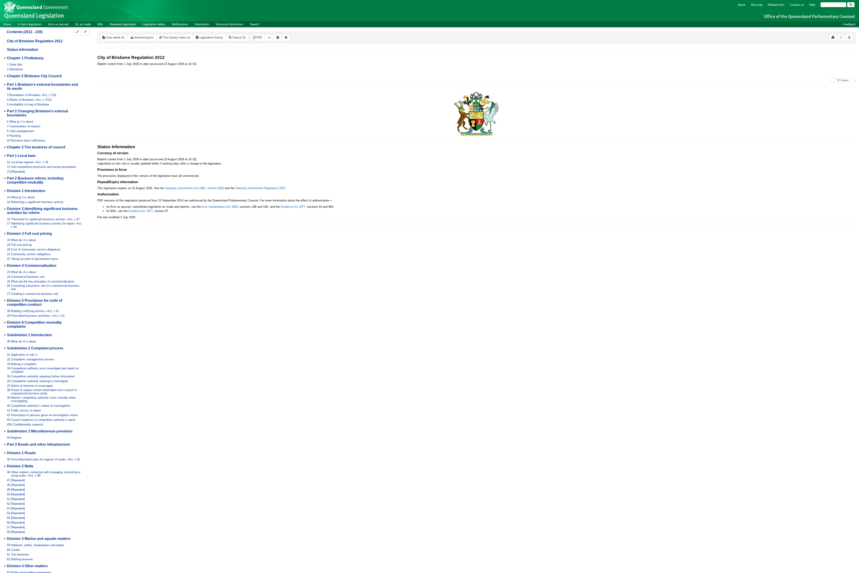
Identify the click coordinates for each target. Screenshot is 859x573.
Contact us (797, 4)
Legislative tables (153, 24)
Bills (100, 24)
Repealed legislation (123, 24)
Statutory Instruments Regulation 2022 (260, 188)
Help (812, 4)
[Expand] (77, 32)
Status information (22, 49)
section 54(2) (215, 188)
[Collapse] (85, 32)
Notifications (180, 24)
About (741, 4)
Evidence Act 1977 (293, 206)
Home (7, 24)
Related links (776, 4)
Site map (756, 4)
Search (254, 24)
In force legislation (29, 24)
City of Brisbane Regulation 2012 (35, 41)
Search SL (239, 37)
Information (202, 24)
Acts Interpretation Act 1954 (220, 206)
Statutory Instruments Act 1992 (185, 188)
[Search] (851, 4)
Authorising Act (143, 37)
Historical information (229, 24)
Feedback (849, 24)
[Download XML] (269, 37)
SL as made (83, 24)
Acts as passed (58, 24)
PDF (258, 37)
